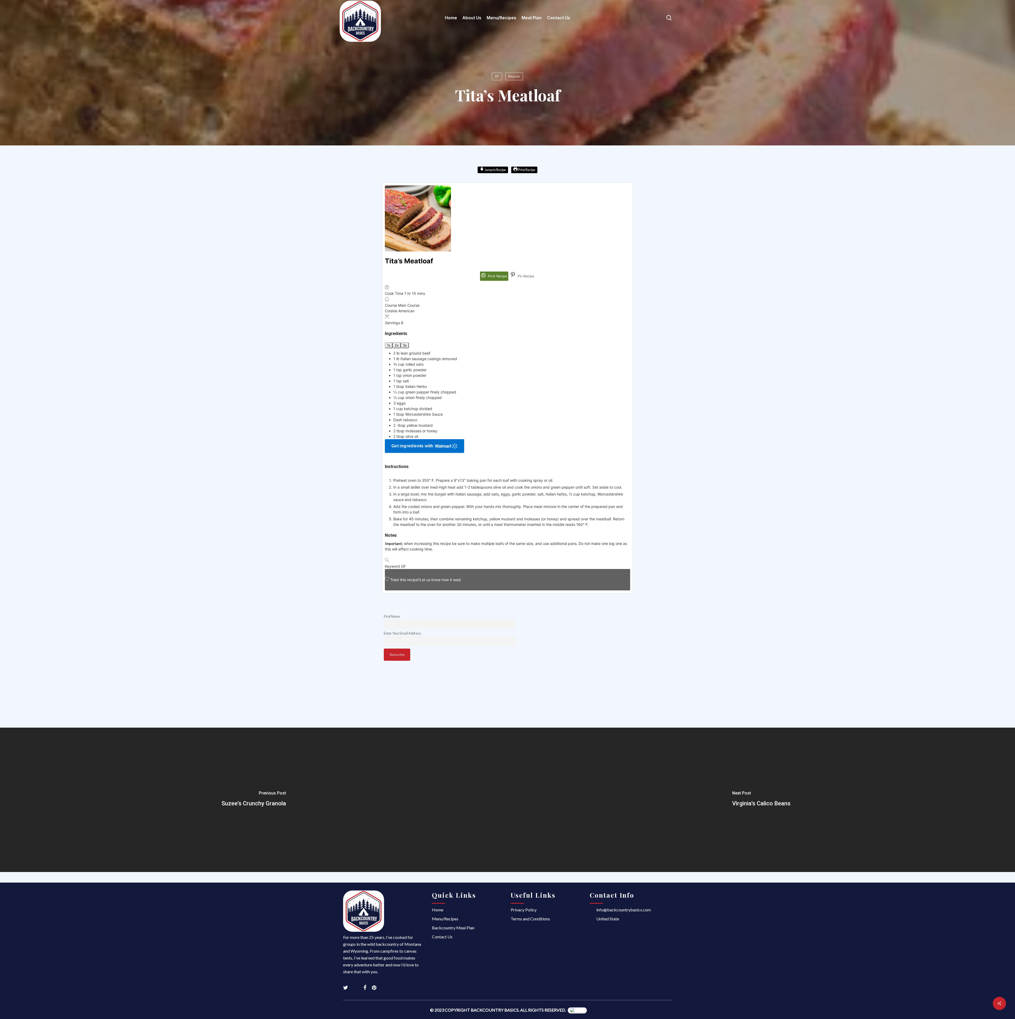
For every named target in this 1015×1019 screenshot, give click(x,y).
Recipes (514, 76)
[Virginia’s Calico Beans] (761, 800)
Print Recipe (526, 170)
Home (437, 909)
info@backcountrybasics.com (623, 909)
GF (497, 76)
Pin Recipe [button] (525, 276)
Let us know (430, 579)
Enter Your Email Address (402, 633)
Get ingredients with (412, 446)
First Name (392, 616)
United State (607, 918)
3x (405, 345)
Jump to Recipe (495, 170)
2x (397, 345)
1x (388, 345)
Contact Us (442, 936)
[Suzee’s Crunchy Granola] (254, 800)
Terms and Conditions (530, 918)
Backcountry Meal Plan (453, 927)
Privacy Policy (524, 909)
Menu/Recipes (445, 918)
